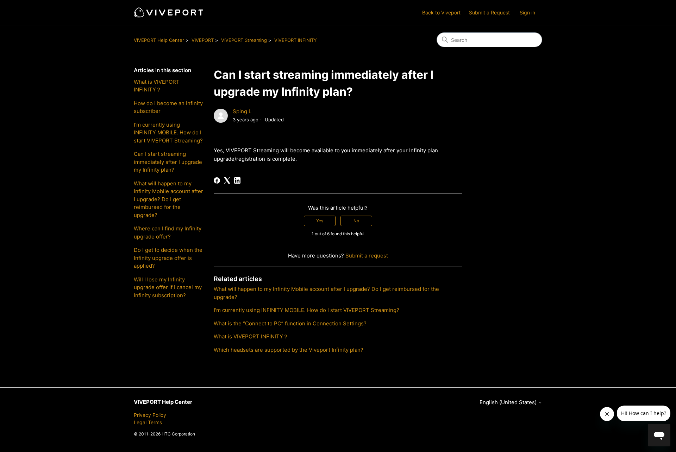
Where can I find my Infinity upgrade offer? (167, 232)
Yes (319, 220)
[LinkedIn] (237, 180)
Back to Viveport (441, 12)
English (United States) (509, 402)
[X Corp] (227, 180)
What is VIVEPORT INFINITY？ (157, 85)
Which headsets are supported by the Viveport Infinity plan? (288, 349)
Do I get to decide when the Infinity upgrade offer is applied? (168, 258)
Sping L (242, 111)
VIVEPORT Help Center (159, 40)
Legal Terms (148, 422)
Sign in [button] (527, 12)
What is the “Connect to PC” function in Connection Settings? (291, 323)
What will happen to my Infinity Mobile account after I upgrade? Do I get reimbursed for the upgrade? (168, 199)
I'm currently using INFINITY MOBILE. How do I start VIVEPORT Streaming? (168, 132)
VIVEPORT (203, 40)
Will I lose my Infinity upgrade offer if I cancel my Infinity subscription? (168, 287)
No (356, 220)
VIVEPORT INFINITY (295, 40)
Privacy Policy (150, 415)
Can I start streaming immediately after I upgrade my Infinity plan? (168, 162)
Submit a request (366, 255)
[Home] (168, 12)
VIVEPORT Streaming (244, 40)
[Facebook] (217, 180)
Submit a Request (489, 12)
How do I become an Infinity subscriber (168, 107)
